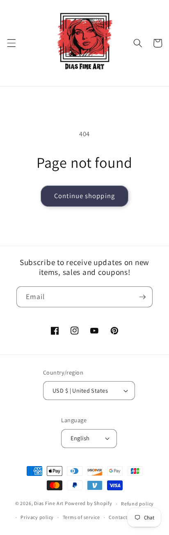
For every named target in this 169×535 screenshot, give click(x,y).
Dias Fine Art (49, 504)
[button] (11, 43)
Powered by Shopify (88, 504)
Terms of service (81, 517)
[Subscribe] (142, 297)
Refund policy (137, 504)
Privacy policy (37, 517)
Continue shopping (84, 195)
